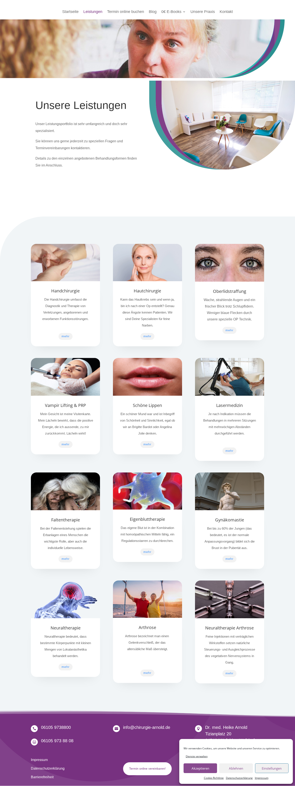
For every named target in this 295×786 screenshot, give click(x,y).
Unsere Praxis (202, 12)
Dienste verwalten (197, 756)
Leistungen (92, 12)
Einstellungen (272, 768)
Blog (153, 12)
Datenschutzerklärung (239, 778)
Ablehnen (236, 768)
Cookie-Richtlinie (214, 778)
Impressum (261, 778)
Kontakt (226, 12)
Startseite (70, 12)
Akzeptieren (200, 768)
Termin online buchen (125, 12)
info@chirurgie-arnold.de (146, 727)
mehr (66, 336)
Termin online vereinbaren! (147, 768)
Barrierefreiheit (42, 777)
